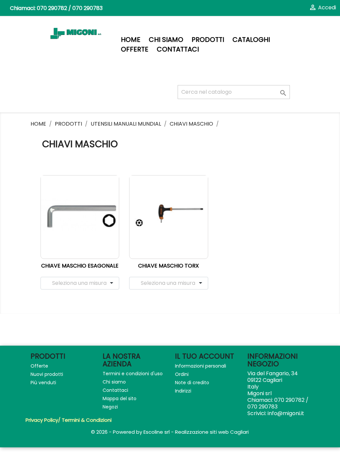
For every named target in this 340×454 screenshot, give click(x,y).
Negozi (110, 406)
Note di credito (192, 382)
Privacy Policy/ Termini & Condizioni (69, 419)
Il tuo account (204, 356)
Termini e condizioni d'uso (133, 373)
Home (130, 39)
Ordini (182, 374)
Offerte (134, 49)
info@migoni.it (286, 413)
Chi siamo (166, 39)
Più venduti (43, 382)
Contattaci (178, 49)
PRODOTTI (208, 39)
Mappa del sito (119, 398)
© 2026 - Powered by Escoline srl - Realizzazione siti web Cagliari (170, 431)
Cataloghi (251, 39)
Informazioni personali (200, 366)
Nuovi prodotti (47, 374)
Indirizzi (183, 391)
